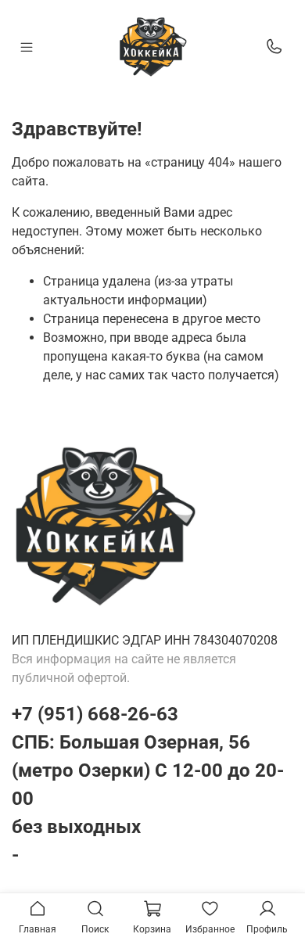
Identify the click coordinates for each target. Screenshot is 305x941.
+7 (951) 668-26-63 (95, 714)
